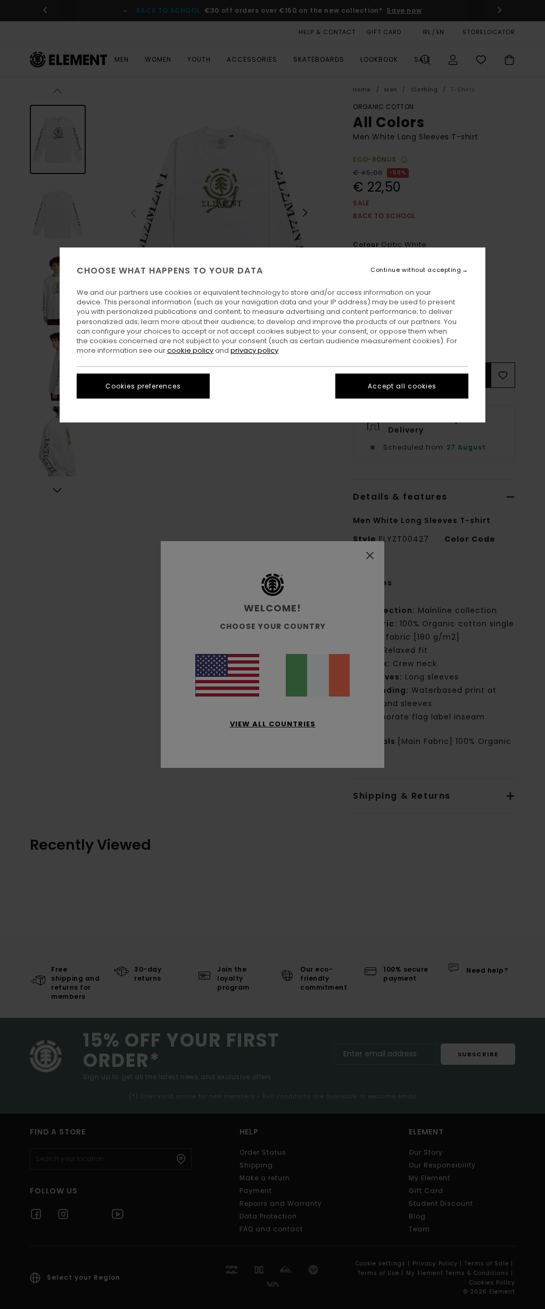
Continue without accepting (415, 270)
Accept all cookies (402, 386)
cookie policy (190, 350)
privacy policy (254, 350)
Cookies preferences (143, 386)
